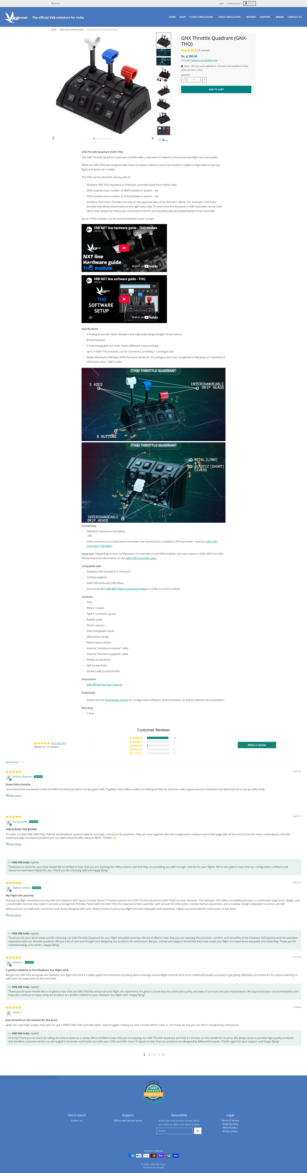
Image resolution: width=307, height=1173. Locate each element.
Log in (221, 3)
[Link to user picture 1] (13, 801)
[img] (13, 772)
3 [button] (154, 1054)
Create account (234, 3)
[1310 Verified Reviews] (153, 1104)
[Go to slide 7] (107, 138)
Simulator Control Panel (71, 29)
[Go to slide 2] (96, 138)
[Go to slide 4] (100, 138)
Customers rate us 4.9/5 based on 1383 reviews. (29, 1077)
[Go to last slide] (53, 138)
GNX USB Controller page (141, 558)
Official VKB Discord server (128, 1120)
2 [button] (149, 1054)
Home (53, 29)
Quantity (185, 75)
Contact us (77, 1120)
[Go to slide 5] (103, 138)
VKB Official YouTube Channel (104, 684)
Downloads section (116, 700)
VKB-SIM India (157, 1164)
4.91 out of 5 (58, 743)
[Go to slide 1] (94, 138)
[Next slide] (152, 138)
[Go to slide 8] (109, 138)
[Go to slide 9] (112, 138)
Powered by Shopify (153, 1167)
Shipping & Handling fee (204, 60)
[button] (189, 50)
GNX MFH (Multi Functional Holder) (127, 589)
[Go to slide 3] (98, 138)
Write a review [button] (257, 745)
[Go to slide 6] (105, 138)
